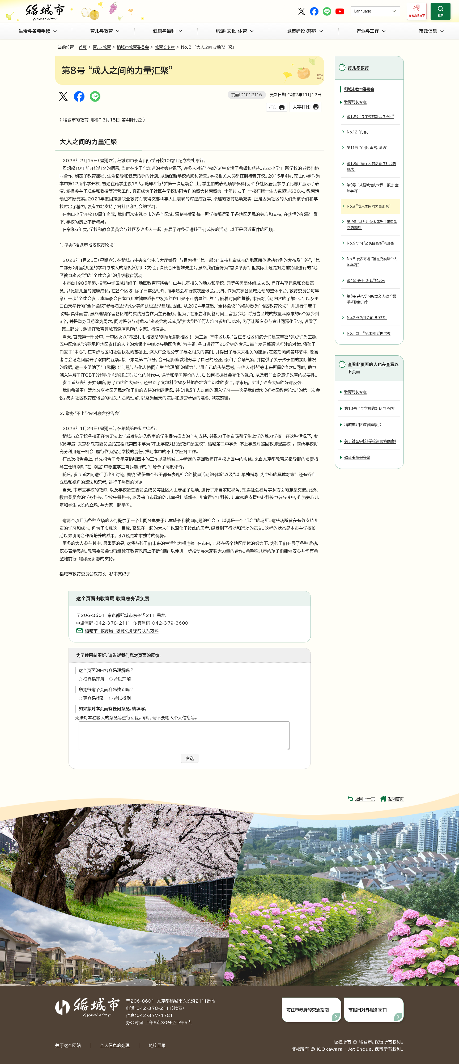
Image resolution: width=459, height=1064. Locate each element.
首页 (83, 47)
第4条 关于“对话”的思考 (366, 280)
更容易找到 (93, 698)
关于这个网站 (68, 1045)
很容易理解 (93, 679)
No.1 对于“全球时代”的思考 (368, 333)
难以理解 (122, 679)
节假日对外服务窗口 (367, 1010)
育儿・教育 (102, 47)
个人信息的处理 (115, 1045)
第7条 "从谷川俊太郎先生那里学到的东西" (372, 224)
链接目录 (157, 1045)
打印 (273, 107)
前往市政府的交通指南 (307, 1010)
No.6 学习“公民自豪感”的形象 (370, 243)
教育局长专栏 (355, 102)
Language (362, 11)
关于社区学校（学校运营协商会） (370, 441)
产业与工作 (367, 31)
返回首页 (396, 799)
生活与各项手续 (34, 31)
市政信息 (428, 31)
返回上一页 (365, 799)
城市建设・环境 (301, 31)
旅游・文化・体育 (231, 31)
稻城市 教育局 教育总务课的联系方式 (122, 631)
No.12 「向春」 (357, 132)
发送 (189, 758)
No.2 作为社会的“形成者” (367, 317)
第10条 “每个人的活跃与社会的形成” (371, 166)
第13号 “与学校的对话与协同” (370, 116)
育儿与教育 (101, 31)
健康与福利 (164, 31)
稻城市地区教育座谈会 (362, 425)
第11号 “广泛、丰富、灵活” (367, 148)
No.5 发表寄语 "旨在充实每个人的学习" (372, 262)
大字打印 (301, 107)
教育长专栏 (165, 47)
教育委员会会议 (357, 457)
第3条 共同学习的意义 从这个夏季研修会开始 (371, 299)
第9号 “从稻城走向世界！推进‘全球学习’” (373, 188)
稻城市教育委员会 (133, 47)
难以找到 (122, 698)
